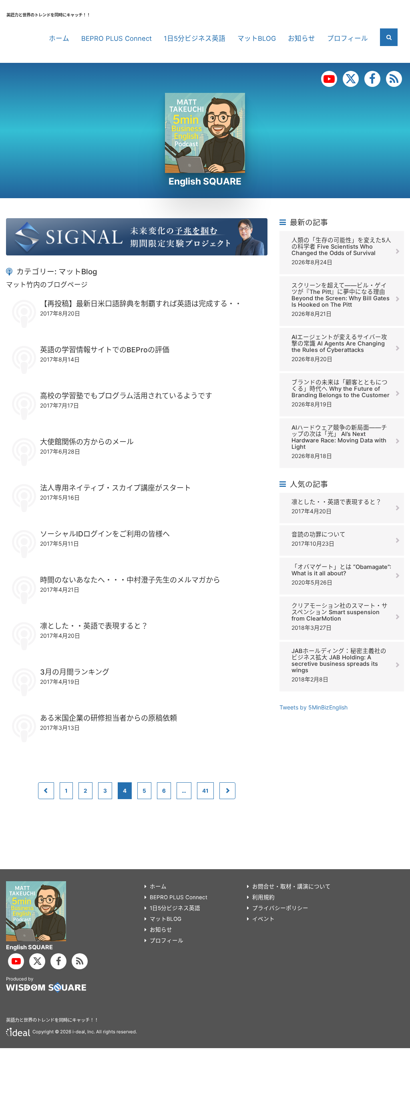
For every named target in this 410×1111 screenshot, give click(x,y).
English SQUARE (205, 181)
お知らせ (301, 38)
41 (205, 791)
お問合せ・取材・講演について (291, 886)
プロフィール (347, 38)
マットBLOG (256, 38)
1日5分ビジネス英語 (194, 38)
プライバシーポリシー (280, 908)
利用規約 (263, 897)
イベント (263, 919)
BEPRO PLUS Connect (116, 38)
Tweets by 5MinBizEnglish (313, 707)
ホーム (59, 38)
